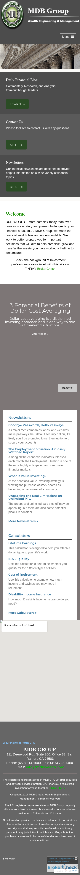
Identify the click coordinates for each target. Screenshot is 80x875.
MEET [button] (14, 145)
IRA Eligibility (18, 559)
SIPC (62, 788)
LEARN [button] (15, 104)
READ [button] (14, 187)
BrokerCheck (46, 269)
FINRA (53, 788)
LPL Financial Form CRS (19, 742)
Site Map (9, 858)
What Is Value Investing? (27, 476)
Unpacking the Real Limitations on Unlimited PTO (35, 497)
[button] (68, 36)
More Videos (40, 333)
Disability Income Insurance (29, 594)
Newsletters (19, 417)
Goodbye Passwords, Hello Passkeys (35, 425)
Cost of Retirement (23, 574)
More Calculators (22, 612)
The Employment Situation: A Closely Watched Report (36, 450)
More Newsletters (23, 521)
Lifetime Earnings (22, 543)
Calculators (19, 535)
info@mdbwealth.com (45, 767)
